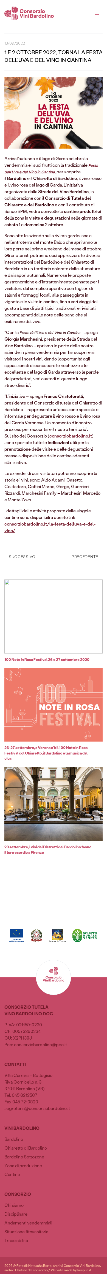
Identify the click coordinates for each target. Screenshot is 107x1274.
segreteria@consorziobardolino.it (37, 1108)
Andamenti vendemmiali (28, 1223)
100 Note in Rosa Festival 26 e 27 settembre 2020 (46, 659)
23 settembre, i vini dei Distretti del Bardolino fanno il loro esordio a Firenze (47, 849)
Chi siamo (14, 1205)
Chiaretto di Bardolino (25, 1148)
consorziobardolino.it (70, 436)
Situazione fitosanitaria (26, 1231)
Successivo (22, 556)
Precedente (85, 556)
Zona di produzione (23, 1165)
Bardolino (13, 1139)
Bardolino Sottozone (24, 1157)
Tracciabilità (16, 1240)
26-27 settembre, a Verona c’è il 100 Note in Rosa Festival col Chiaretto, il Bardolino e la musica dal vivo (46, 753)
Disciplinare (15, 1214)
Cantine (12, 1174)
